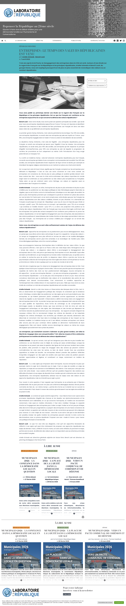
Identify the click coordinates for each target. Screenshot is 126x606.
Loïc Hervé (104, 539)
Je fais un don (92, 81)
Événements (57, 41)
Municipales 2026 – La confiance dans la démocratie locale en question (29, 465)
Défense (74, 451)
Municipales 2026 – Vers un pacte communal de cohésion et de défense (74, 465)
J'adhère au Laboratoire (96, 86)
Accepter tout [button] (119, 602)
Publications (76, 41)
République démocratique (29, 451)
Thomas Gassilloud (77, 479)
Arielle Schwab (28, 57)
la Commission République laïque (64, 539)
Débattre (39, 41)
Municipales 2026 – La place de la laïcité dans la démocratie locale (52, 465)
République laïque (51, 451)
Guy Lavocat (73, 477)
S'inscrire (67, 594)
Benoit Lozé (40, 57)
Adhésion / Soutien (98, 41)
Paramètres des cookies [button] (105, 602)
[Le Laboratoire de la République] (23, 13)
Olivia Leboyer (31, 477)
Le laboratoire (20, 41)
